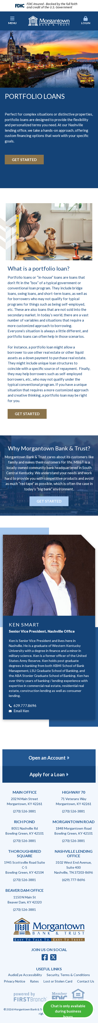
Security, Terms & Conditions (68, 975)
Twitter (53, 957)
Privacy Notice (14, 981)
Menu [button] (12, 23)
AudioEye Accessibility (25, 975)
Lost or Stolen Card (58, 981)
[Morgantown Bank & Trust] (49, 20)
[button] (86, 20)
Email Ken (21, 711)
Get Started (24, 159)
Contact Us (85, 981)
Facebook (45, 957)
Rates (34, 981)
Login (85, 23)
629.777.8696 (25, 705)
